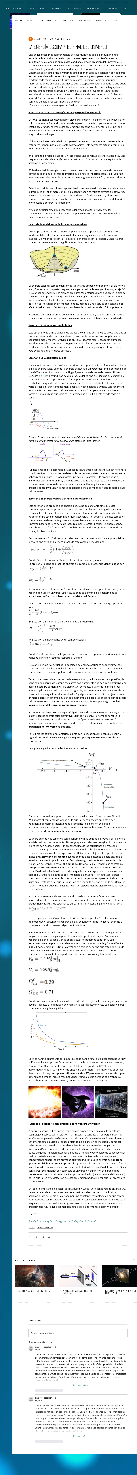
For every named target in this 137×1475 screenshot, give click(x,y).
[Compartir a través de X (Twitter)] (36, 1237)
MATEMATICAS (68, 21)
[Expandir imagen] (44, 1102)
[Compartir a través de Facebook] (29, 1237)
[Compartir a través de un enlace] (49, 1237)
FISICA (29, 21)
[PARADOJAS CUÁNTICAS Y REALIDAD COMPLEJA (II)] (78, 1276)
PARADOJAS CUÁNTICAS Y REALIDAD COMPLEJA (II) (77, 1292)
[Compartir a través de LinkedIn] (43, 1237)
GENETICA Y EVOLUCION (47, 21)
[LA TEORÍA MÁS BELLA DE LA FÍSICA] (34, 1276)
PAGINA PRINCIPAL (45, 1227)
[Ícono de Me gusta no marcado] (36, 1390)
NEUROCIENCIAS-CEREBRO (106, 21)
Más (124, 21)
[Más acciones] (126, 39)
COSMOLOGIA (85, 21)
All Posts (18, 21)
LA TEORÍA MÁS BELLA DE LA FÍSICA (34, 1291)
